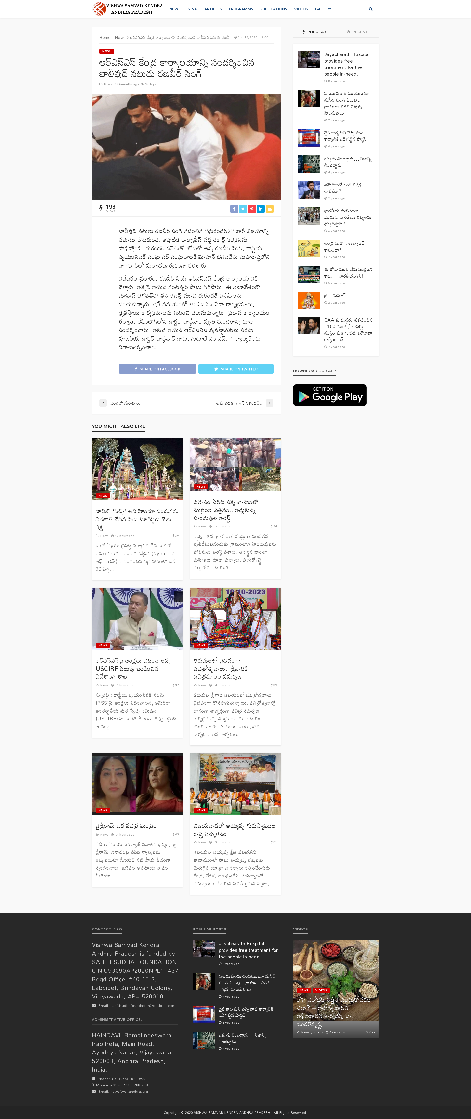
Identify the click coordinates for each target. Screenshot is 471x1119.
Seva (192, 9)
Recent (359, 32)
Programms (241, 9)
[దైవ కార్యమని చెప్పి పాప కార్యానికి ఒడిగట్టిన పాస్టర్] (309, 138)
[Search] (371, 9)
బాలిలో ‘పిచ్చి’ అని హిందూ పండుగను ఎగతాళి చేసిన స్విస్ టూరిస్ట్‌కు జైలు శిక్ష (137, 519)
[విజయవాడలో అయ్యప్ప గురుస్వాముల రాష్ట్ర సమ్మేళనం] (235, 784)
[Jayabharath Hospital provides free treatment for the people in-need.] (309, 59)
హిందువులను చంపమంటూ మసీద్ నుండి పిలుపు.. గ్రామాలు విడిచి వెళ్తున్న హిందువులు (347, 103)
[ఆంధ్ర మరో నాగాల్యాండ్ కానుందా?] (309, 248)
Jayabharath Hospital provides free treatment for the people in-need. (347, 64)
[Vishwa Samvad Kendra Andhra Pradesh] (127, 9)
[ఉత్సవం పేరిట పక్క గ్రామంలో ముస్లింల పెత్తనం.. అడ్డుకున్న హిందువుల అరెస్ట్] (235, 464)
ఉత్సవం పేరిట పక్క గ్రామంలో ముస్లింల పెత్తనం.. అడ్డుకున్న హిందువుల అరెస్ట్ (226, 510)
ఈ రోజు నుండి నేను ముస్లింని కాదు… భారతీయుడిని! (348, 272)
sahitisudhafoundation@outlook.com (143, 1005)
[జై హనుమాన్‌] (309, 300)
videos (301, 9)
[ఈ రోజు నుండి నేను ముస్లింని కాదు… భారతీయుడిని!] (309, 274)
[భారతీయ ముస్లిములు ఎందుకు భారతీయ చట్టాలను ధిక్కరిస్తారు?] (309, 216)
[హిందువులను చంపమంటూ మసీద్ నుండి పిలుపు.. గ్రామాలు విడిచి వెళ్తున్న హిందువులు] (309, 98)
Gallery (323, 9)
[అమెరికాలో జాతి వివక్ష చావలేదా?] (309, 190)
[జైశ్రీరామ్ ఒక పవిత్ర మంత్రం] (137, 784)
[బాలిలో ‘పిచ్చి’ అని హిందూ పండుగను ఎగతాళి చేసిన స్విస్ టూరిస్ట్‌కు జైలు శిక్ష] (137, 469)
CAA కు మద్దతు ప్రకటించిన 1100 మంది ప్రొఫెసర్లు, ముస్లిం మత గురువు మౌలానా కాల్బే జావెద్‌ (348, 330)
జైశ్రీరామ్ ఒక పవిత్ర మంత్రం (126, 826)
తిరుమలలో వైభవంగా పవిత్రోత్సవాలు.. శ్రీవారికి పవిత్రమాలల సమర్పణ (221, 669)
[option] (336, 989)
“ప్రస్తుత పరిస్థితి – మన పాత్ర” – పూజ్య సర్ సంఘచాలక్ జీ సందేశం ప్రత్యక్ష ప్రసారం (335, 1016)
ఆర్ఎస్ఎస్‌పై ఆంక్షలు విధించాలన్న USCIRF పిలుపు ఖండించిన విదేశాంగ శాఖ (133, 669)
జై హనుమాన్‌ (335, 295)
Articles (213, 9)
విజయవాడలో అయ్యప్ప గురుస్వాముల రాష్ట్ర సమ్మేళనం (235, 830)
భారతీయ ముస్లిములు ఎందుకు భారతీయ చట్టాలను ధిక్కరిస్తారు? (347, 217)
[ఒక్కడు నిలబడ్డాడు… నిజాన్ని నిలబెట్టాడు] (309, 164)
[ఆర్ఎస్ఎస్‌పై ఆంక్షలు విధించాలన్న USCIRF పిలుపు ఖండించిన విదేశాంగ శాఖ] (137, 619)
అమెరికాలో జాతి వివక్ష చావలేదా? (343, 187)
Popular (316, 32)
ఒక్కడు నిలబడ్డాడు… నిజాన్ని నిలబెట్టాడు (348, 161)
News (175, 9)
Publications (273, 9)
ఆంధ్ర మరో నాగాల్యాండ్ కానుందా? (344, 246)
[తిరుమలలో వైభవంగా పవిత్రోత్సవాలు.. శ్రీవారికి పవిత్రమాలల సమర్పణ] (235, 619)
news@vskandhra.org (129, 1091)
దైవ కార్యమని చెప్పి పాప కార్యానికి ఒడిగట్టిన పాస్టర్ (345, 135)
